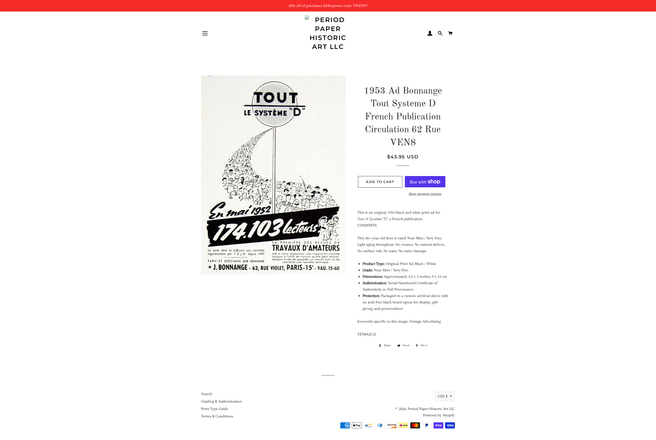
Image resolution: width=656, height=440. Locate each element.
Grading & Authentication (221, 401)
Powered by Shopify (439, 415)
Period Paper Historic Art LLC (431, 408)
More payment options (425, 194)
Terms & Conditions (217, 416)
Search (206, 394)
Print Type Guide (214, 408)
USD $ (442, 396)
